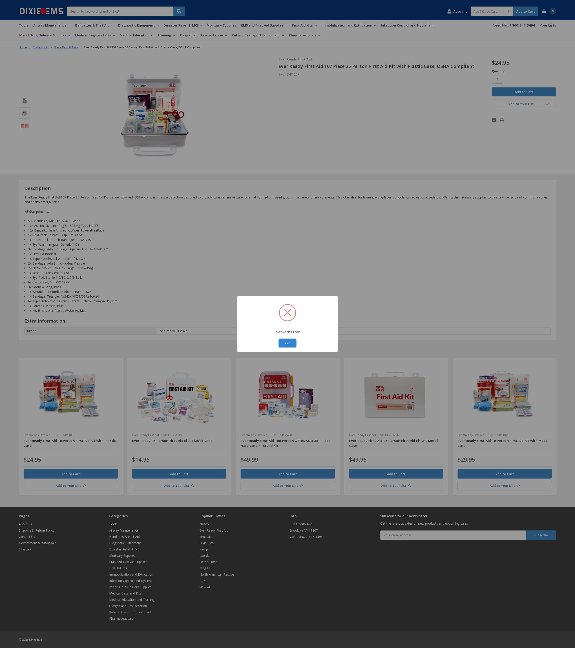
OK (287, 343)
